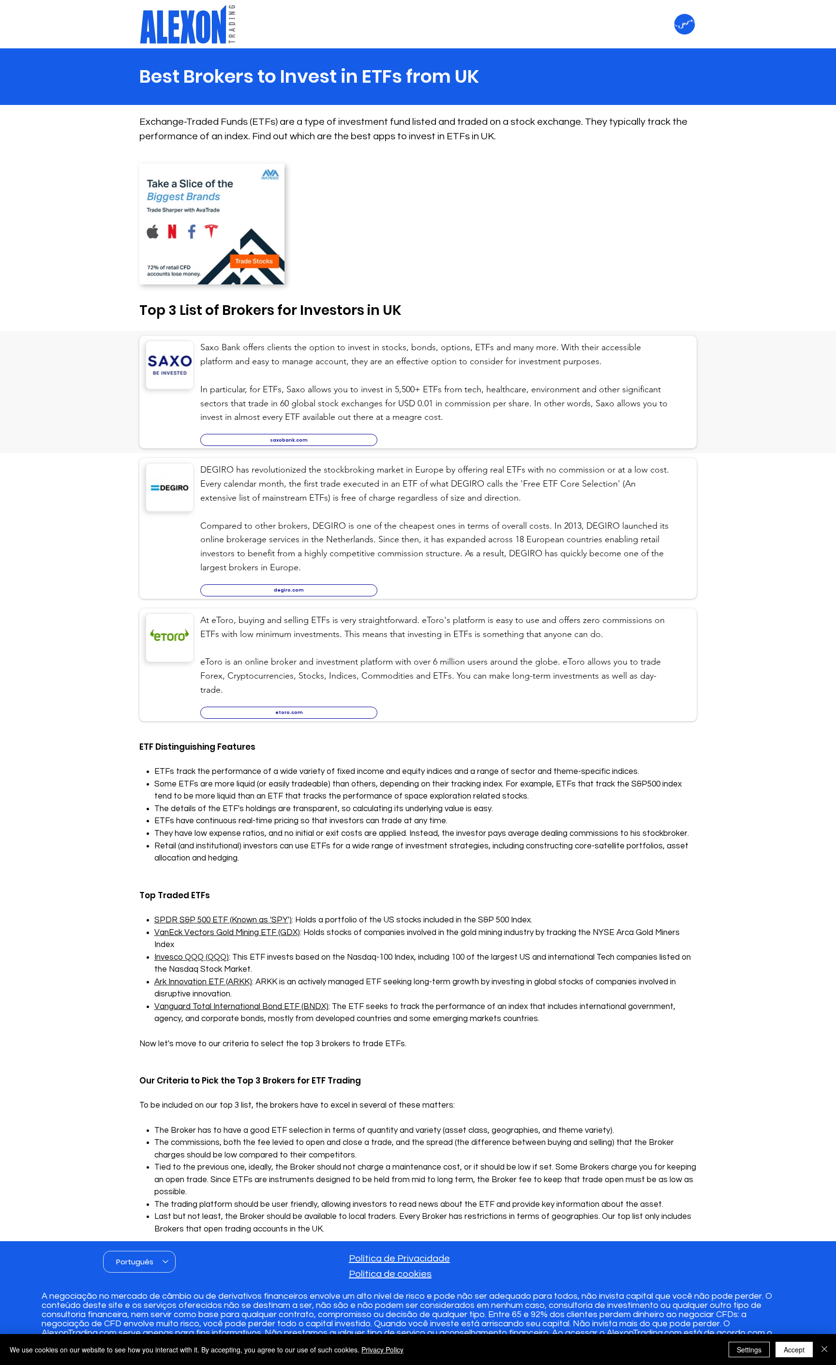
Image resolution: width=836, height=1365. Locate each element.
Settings (749, 1349)
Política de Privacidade (399, 1258)
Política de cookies (390, 1274)
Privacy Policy (382, 1349)
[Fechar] (824, 1349)
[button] (288, 440)
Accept (794, 1349)
